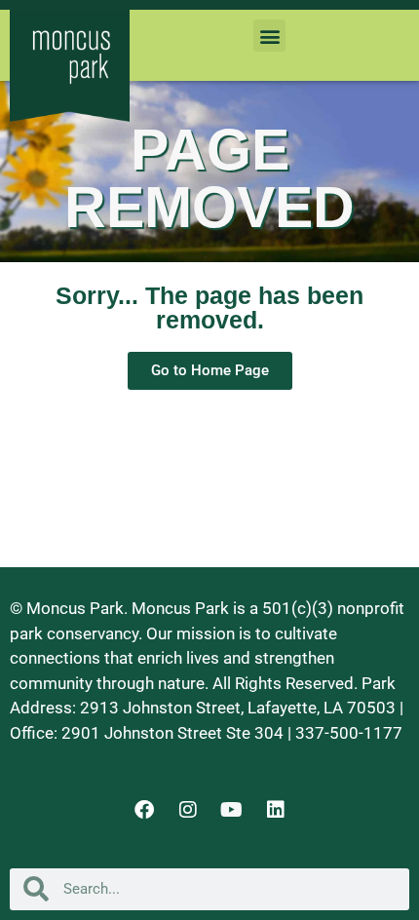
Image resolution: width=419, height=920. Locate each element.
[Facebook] (144, 809)
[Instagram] (188, 809)
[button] (269, 35)
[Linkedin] (275, 809)
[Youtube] (231, 809)
